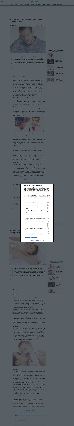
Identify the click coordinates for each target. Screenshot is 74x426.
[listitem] (37, 200)
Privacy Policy (42, 240)
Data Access (37, 240)
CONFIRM (30, 237)
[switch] (48, 202)
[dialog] (37, 213)
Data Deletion (32, 240)
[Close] (52, 185)
